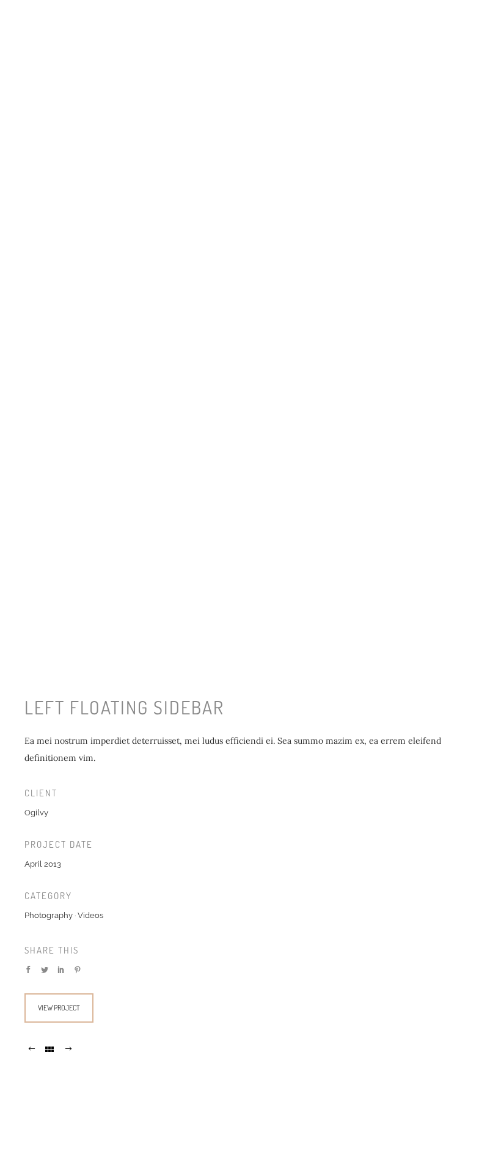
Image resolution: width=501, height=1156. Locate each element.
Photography (48, 915)
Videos (90, 915)
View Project (59, 1007)
